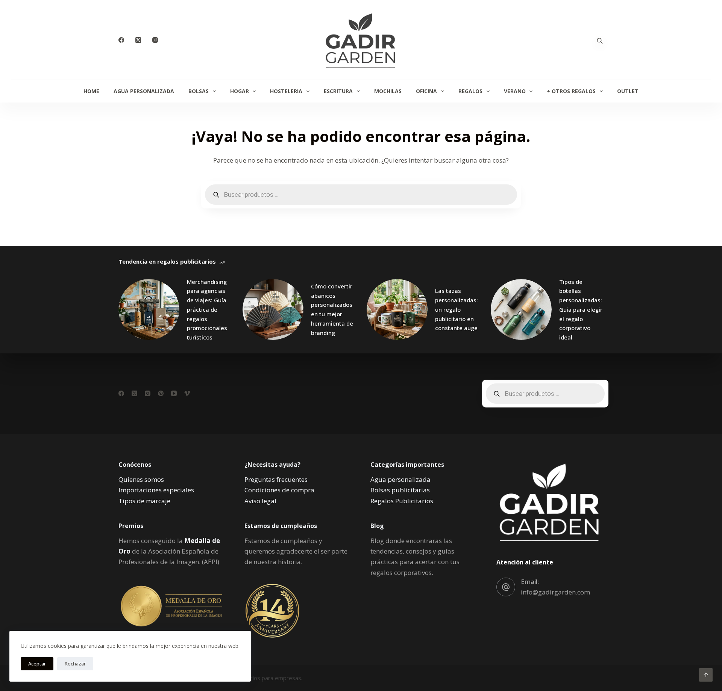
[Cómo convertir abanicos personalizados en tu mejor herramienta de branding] (273, 309)
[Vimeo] (187, 393)
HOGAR (239, 91)
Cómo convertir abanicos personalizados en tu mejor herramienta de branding (332, 309)
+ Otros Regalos (571, 91)
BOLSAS (198, 91)
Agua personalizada (400, 479)
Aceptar (37, 663)
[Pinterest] (161, 393)
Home (91, 91)
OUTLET (628, 91)
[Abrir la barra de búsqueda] (600, 40)
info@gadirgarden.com (555, 592)
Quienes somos (141, 479)
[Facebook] (121, 40)
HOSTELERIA (286, 91)
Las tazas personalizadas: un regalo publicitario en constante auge (456, 309)
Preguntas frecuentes (276, 479)
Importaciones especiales (156, 490)
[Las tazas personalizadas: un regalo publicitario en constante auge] (397, 309)
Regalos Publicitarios (401, 500)
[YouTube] (174, 393)
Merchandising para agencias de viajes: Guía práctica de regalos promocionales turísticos (207, 309)
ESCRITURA (338, 91)
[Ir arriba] (706, 675)
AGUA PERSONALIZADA (144, 91)
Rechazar (75, 663)
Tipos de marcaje (144, 500)
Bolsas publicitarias (400, 490)
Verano (515, 91)
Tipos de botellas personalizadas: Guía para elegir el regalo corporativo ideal (580, 309)
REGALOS (470, 91)
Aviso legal (260, 500)
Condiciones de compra (279, 490)
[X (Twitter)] (138, 40)
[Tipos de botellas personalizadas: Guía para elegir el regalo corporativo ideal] (521, 309)
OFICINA (426, 91)
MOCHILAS (388, 91)
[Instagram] (155, 40)
